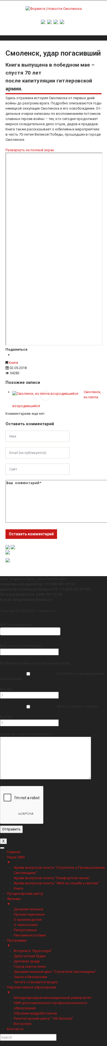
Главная (13, 852)
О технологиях (26, 925)
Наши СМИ (16, 859)
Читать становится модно (36, 982)
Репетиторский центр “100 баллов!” (44, 1018)
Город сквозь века (30, 966)
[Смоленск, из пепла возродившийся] (45, 393)
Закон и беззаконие (30, 977)
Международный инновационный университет (53, 998)
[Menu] (2, 848)
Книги (13, 363)
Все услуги (22, 1024)
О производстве (28, 920)
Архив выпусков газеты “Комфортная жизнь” (52, 878)
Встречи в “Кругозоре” (33, 951)
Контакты (15, 1029)
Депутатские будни (30, 956)
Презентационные (29, 914)
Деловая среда (27, 961)
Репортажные (25, 930)
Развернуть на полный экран (29, 150)
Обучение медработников (35, 1013)
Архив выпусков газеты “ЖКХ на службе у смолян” (56, 883)
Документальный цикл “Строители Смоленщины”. (55, 972)
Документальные (28, 909)
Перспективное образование (31, 989)
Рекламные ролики (30, 935)
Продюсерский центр (25, 893)
